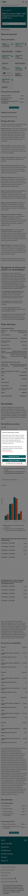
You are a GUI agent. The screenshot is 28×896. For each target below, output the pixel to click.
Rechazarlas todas (14, 456)
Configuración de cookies (13, 463)
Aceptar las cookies (14, 460)
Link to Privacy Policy (8, 451)
